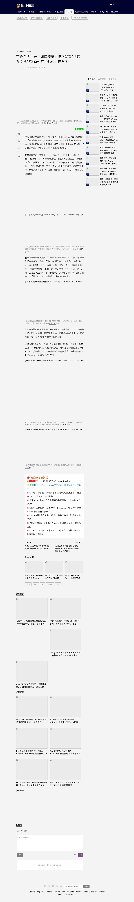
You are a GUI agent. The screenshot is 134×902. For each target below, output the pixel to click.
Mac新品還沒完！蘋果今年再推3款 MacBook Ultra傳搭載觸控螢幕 (31, 783)
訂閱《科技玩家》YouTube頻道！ (56, 481)
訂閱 (86, 886)
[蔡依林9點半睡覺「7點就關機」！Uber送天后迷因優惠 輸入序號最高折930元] (92, 150)
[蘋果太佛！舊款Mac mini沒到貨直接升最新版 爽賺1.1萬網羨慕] (32, 706)
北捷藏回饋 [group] (22, 17)
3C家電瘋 (28, 51)
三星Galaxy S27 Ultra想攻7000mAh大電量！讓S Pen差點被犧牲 (109, 140)
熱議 (39, 333)
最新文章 (21, 11)
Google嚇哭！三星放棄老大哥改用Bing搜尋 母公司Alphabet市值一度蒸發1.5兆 (65, 653)
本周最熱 (102, 79)
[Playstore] (56, 886)
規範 (20, 855)
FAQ (38, 892)
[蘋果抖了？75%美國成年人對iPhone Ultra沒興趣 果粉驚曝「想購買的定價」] (34, 567)
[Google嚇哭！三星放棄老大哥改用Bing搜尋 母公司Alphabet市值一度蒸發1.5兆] (65, 639)
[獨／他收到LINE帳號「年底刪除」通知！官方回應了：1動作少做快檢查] (92, 129)
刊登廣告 (32, 892)
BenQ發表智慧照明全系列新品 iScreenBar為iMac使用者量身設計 (31, 752)
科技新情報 (115, 11)
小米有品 (50, 123)
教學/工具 (104, 11)
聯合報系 (79, 892)
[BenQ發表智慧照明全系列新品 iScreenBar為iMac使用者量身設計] (32, 738)
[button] (114, 5)
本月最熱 (113, 79)
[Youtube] (111, 5)
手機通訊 (32, 11)
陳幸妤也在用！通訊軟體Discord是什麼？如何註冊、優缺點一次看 (109, 98)
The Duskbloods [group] (80, 17)
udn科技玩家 (20, 51)
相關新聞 (20, 692)
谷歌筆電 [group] (64, 17)
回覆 (80, 855)
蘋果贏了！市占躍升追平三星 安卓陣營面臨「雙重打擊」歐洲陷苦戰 (54, 576)
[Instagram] (48, 886)
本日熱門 (92, 79)
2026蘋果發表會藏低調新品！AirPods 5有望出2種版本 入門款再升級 (65, 720)
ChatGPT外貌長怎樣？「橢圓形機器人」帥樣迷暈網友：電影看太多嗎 (31, 685)
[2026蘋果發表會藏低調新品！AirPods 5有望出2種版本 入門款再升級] (65, 706)
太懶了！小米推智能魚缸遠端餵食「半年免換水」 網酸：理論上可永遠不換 (31, 622)
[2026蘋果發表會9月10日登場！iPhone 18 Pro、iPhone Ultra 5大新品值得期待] (92, 108)
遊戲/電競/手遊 (81, 11)
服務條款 (57, 892)
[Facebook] (44, 886)
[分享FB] (18, 134)
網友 (58, 584)
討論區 (19, 824)
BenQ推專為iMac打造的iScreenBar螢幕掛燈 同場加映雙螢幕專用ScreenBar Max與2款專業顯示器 (65, 752)
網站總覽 (102, 892)
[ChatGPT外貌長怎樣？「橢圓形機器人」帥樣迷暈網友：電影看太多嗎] (32, 671)
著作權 (63, 892)
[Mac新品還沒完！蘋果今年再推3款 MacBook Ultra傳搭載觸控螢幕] (32, 769)
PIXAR (50, 584)
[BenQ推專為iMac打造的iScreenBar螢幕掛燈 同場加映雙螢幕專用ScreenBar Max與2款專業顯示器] (65, 738)
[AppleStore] (60, 886)
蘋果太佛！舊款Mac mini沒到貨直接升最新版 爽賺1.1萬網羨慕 (31, 720)
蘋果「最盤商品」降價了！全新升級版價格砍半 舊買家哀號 (65, 783)
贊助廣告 (20, 790)
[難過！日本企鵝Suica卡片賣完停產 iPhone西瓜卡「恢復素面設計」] (74, 567)
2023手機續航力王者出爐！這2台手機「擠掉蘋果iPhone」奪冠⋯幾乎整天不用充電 (65, 622)
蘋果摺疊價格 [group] (37, 17)
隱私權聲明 (70, 892)
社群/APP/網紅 (45, 11)
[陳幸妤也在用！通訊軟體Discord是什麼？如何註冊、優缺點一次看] (92, 98)
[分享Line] (18, 141)
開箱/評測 (59, 11)
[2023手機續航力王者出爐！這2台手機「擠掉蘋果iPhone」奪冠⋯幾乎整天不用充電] (65, 608)
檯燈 (35, 584)
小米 (28, 584)
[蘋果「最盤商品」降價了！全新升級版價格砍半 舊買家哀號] (65, 769)
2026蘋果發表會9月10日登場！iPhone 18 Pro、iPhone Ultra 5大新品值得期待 (108, 108)
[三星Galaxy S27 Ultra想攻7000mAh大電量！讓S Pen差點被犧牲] (92, 140)
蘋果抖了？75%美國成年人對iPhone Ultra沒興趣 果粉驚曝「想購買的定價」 (34, 576)
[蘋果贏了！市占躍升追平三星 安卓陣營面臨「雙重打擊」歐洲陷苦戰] (54, 567)
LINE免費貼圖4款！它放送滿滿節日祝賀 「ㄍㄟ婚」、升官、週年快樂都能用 (109, 87)
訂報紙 (86, 892)
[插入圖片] (75, 855)
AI (42, 584)
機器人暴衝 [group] (51, 17)
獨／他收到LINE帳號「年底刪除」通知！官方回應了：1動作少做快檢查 (109, 129)
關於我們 (94, 892)
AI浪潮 (93, 11)
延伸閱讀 (20, 593)
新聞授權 (49, 892)
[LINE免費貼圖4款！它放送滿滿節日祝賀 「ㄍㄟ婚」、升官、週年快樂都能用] (92, 87)
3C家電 (69, 11)
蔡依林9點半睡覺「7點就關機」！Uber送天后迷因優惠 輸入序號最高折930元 (108, 150)
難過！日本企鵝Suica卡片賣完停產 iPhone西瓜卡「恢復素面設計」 (73, 576)
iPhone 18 (29, 557)
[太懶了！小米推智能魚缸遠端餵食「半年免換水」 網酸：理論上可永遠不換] (32, 608)
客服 (42, 892)
